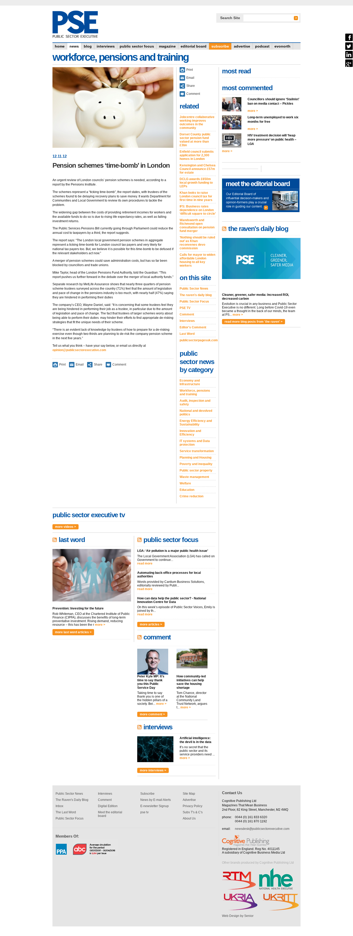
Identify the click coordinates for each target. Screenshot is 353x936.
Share (98, 364)
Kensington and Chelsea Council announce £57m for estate (198, 169)
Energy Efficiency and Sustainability (196, 422)
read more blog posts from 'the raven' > (253, 321)
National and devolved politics (196, 412)
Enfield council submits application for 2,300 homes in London (197, 155)
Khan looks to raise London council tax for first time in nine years (196, 196)
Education (187, 490)
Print (62, 364)
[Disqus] (112, 439)
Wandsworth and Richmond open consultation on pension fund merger (197, 225)
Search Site (230, 18)
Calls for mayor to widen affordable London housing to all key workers (197, 260)
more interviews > (153, 770)
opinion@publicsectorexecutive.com (79, 350)
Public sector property (196, 470)
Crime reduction (191, 496)
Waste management (194, 477)
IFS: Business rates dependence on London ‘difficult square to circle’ (198, 210)
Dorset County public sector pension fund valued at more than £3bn (195, 140)
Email (80, 364)
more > (100, 624)
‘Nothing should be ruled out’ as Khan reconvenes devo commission (197, 243)
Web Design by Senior (238, 916)
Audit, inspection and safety (195, 402)
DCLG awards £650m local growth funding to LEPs (196, 182)
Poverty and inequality (196, 464)
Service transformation (197, 451)
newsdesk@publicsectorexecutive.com (262, 829)
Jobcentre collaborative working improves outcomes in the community (197, 122)
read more (144, 563)
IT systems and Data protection (195, 442)
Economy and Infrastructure (190, 382)
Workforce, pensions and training (195, 392)
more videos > (65, 527)
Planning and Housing (195, 457)
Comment (119, 364)
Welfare (185, 483)
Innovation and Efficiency (190, 432)
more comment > (152, 714)
